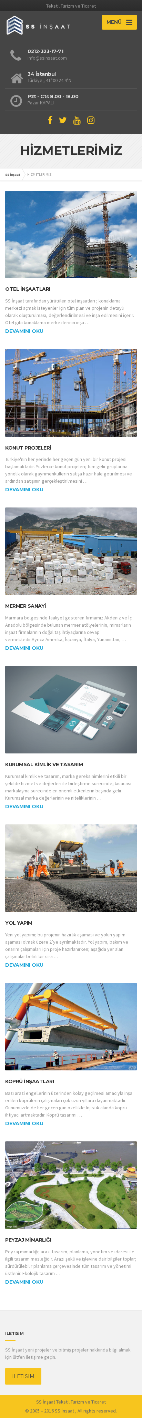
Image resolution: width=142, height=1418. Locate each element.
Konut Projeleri (28, 448)
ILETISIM (23, 1376)
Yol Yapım (18, 923)
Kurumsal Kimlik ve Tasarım (44, 764)
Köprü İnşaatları (29, 1081)
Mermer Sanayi (25, 606)
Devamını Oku (24, 331)
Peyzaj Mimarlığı (28, 1240)
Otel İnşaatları (27, 289)
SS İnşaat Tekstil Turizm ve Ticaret (71, 1402)
